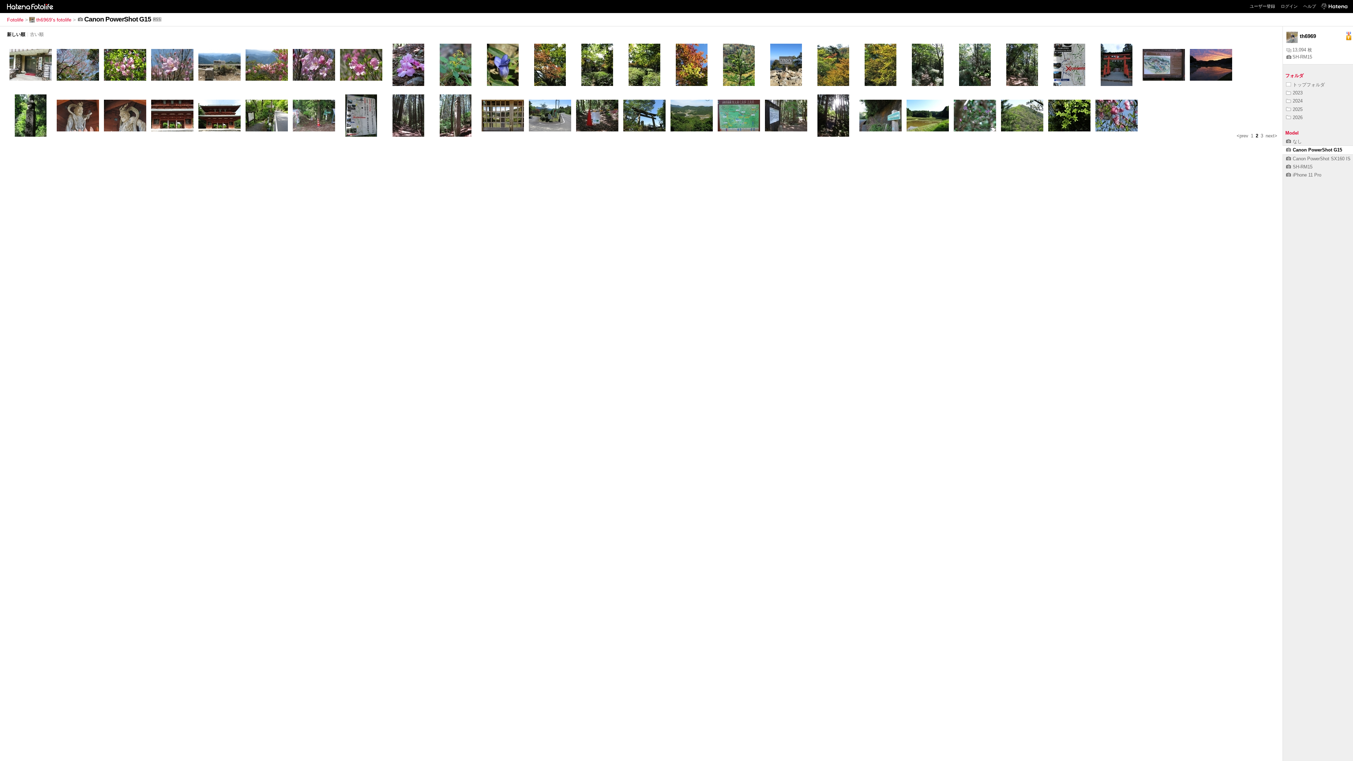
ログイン (1289, 6)
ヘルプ (1309, 6)
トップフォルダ (1309, 84)
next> (1271, 135)
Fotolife (15, 20)
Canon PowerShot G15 (1317, 150)
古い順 (37, 34)
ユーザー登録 (1262, 6)
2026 (1298, 117)
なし (1297, 141)
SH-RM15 (1302, 57)
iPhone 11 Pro (1307, 175)
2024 (1298, 101)
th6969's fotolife (54, 20)
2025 (1298, 109)
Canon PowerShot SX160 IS (1322, 158)
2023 (1298, 92)
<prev (1242, 135)
